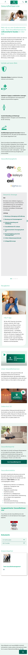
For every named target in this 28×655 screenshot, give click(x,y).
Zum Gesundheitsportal (14, 462)
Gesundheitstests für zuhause (12, 226)
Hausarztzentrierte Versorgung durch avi (14, 230)
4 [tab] (15, 278)
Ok (23, 652)
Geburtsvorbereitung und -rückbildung (12, 223)
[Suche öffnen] (24, 2)
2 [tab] (12, 278)
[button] (14, 358)
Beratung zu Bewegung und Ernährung (15, 216)
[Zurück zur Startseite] (14, 2)
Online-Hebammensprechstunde (13, 238)
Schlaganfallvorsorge (10, 241)
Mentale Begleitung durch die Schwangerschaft (12, 234)
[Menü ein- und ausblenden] (26, 2)
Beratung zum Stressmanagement (13, 219)
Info (23, 649)
